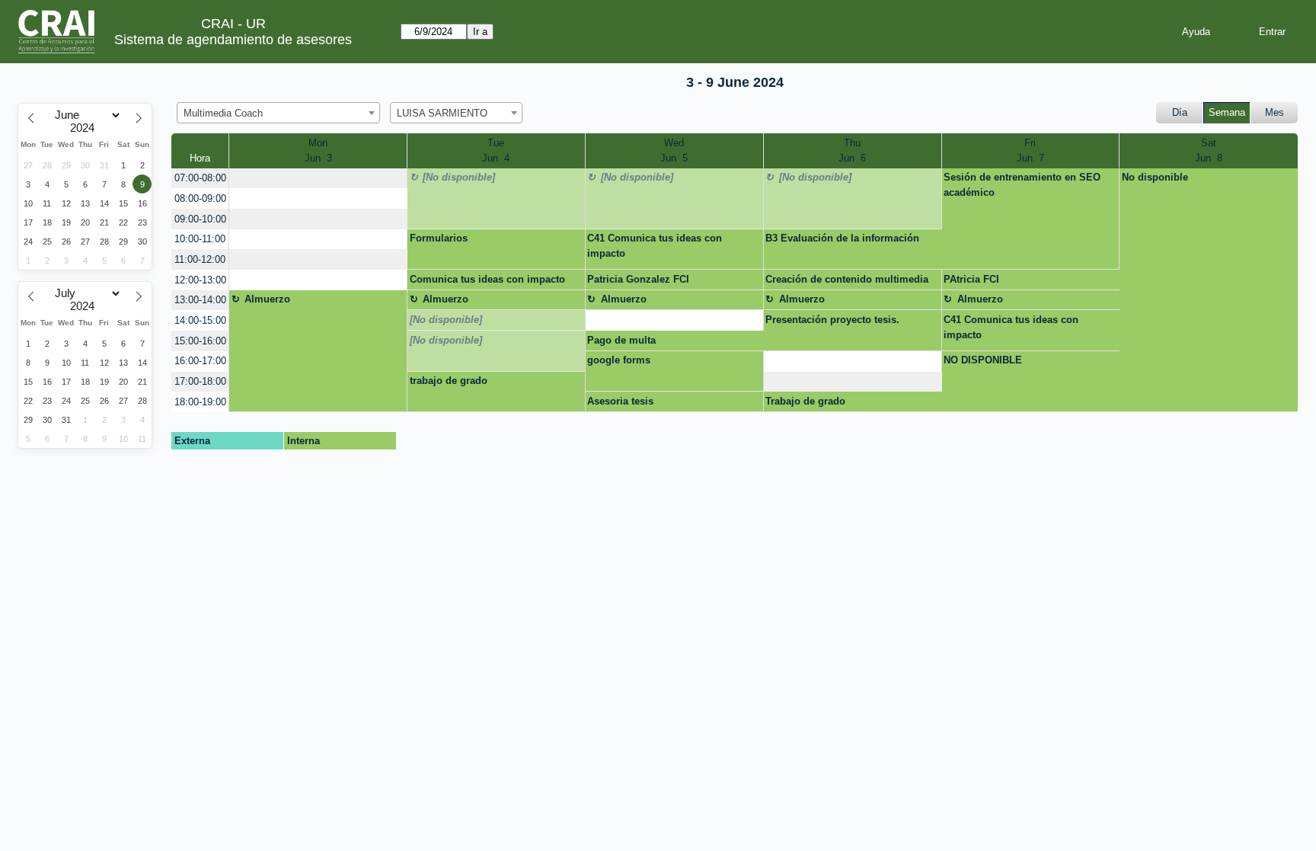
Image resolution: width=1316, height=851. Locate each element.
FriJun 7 (1030, 150)
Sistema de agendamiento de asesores (233, 39)
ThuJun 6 (852, 150)
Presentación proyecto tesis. (832, 319)
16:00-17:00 (200, 360)
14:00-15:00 (200, 320)
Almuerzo (267, 299)
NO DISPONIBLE (983, 360)
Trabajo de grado (805, 401)
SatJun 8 (1208, 150)
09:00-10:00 (200, 219)
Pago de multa (621, 340)
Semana (1227, 112)
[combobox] (278, 112)
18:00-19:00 (200, 402)
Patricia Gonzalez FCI (638, 279)
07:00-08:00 (200, 178)
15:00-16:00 (200, 341)
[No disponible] (459, 177)
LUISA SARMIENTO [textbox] (442, 113)
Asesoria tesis (620, 401)
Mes (1274, 112)
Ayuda (1196, 31)
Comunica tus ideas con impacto (487, 279)
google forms (618, 360)
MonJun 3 (318, 150)
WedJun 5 (674, 150)
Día (1179, 112)
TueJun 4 (495, 150)
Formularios (439, 238)
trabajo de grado (448, 380)
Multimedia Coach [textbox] (223, 113)
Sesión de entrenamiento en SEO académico (1022, 184)
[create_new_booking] (318, 178)
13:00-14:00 (200, 300)
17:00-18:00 (200, 381)
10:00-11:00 (199, 239)
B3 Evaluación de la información (842, 238)
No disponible (1155, 177)
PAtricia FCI (971, 279)
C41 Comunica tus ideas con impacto (654, 245)
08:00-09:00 (200, 198)
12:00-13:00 (200, 280)
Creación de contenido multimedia (846, 279)
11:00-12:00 (199, 259)
